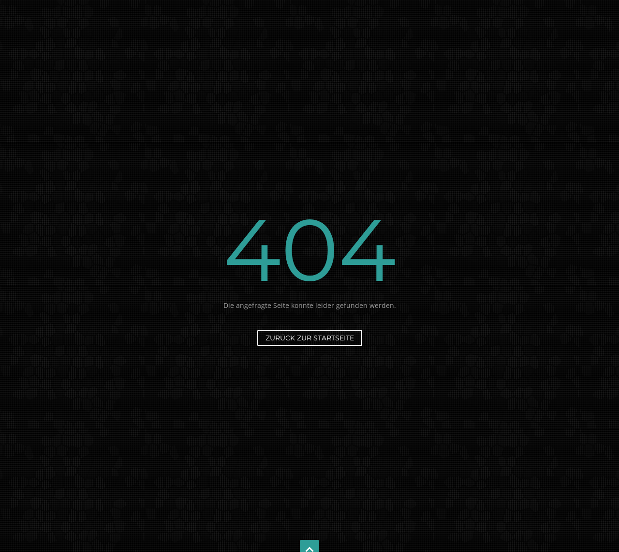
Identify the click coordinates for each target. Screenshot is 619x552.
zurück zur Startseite (309, 338)
